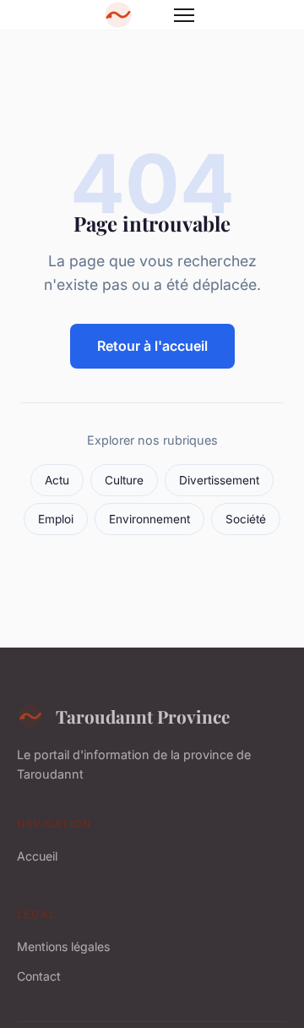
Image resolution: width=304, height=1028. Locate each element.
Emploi (55, 519)
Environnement (149, 519)
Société (245, 519)
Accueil (37, 856)
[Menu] (184, 15)
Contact (39, 976)
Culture (124, 480)
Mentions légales (63, 946)
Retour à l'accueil (152, 345)
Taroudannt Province (143, 716)
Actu (57, 480)
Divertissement (219, 480)
